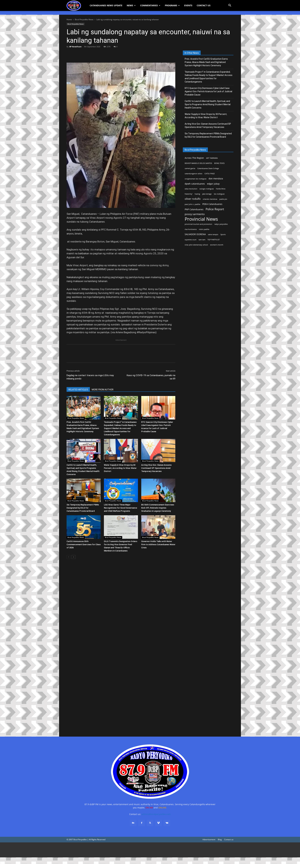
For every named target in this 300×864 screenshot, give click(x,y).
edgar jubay (213, 183)
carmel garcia (190, 168)
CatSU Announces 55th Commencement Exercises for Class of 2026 (84, 544)
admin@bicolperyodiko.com (156, 814)
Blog (220, 839)
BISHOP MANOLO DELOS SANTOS (198, 163)
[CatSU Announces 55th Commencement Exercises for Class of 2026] (84, 527)
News (130, 5)
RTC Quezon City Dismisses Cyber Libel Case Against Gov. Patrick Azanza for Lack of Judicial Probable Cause (208, 91)
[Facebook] (70, 54)
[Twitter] (77, 54)
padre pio (223, 199)
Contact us (228, 839)
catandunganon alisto (193, 173)
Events (188, 5)
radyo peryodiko (221, 224)
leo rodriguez (219, 194)
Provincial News (201, 219)
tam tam (202, 240)
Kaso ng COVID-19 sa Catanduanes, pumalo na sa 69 (151, 377)
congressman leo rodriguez (195, 179)
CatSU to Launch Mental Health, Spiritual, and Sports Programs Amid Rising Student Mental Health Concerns (207, 104)
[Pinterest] (84, 54)
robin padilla (204, 229)
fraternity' (188, 194)
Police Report (215, 209)
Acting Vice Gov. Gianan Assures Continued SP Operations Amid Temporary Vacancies (156, 468)
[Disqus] (121, 687)
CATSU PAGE (210, 173)
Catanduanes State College (208, 168)
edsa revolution (191, 189)
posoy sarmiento (195, 214)
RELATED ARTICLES (78, 389)
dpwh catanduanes (195, 183)
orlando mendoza (210, 199)
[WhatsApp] (91, 54)
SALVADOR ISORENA (195, 234)
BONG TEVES (219, 163)
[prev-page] (68, 557)
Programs (171, 5)
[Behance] (133, 823)
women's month (216, 245)
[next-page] (73, 557)
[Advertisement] (94, 849)
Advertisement (208, 839)
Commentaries (149, 5)
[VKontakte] (167, 823)
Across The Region (194, 157)
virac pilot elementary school (196, 245)
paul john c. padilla (192, 204)
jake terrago (207, 194)
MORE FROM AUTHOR (102, 389)
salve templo (213, 234)
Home (69, 19)
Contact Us (203, 5)
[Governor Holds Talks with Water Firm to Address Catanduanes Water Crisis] (158, 527)
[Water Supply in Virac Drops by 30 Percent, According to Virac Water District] (121, 450)
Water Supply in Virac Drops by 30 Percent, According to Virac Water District (120, 468)
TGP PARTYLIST (214, 240)
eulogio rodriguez (207, 189)
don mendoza (216, 178)
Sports (223, 234)
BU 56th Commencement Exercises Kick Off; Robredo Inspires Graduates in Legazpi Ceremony (157, 508)
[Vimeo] (158, 823)
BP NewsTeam (75, 46)
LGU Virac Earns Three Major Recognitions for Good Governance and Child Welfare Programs (120, 508)
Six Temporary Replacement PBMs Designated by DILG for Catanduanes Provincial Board (83, 508)
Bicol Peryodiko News (84, 19)
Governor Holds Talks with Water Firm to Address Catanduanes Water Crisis (158, 544)
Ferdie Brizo (220, 189)
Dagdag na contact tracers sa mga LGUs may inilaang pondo (90, 377)
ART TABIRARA (212, 158)
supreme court (190, 240)
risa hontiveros (191, 229)
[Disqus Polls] (120, 605)
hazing (197, 194)
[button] (229, 5)
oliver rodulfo (193, 199)
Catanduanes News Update (106, 5)
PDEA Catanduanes (212, 204)
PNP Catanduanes (194, 209)
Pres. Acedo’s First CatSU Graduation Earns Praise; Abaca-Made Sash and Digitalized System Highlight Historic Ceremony (206, 62)
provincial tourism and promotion (198, 224)
